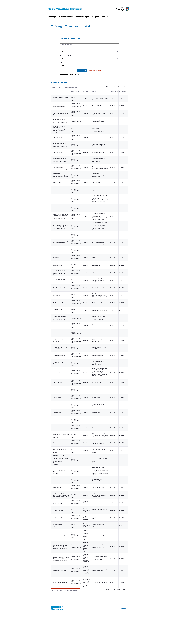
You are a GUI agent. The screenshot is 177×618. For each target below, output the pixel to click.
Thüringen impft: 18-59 (58, 510)
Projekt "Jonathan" (57, 182)
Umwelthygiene (56, 442)
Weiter (118, 86)
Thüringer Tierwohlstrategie (59, 355)
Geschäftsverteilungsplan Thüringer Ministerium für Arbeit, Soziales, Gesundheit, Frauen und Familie (61, 559)
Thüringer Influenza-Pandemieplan (61, 332)
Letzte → (125, 86)
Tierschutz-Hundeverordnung (59, 405)
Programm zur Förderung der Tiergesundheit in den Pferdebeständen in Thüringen (60, 145)
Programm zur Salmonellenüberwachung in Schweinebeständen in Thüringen (60, 175)
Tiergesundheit (56, 372)
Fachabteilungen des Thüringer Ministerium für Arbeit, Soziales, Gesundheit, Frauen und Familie (60, 547)
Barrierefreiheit (72, 615)
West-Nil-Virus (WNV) (58, 487)
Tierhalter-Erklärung (57, 382)
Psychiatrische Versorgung (59, 199)
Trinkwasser (56, 427)
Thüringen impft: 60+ (57, 517)
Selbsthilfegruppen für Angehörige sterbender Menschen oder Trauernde (60, 243)
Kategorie (62, 62)
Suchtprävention (56, 295)
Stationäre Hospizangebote (59, 287)
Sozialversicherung (57, 265)
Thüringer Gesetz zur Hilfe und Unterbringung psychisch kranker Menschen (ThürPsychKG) (60, 318)
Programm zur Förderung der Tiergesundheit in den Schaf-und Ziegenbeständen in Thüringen (60, 160)
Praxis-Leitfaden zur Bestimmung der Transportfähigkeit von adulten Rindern (60, 113)
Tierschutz (55, 390)
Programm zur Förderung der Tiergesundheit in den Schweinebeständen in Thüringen (60, 168)
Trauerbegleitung (57, 412)
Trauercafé (55, 420)
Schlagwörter (95, 91)
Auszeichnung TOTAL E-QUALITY (60, 535)
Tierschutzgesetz (57, 397)
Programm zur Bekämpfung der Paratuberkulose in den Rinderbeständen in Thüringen (60, 121)
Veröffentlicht (113, 91)
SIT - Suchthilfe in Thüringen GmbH (61, 250)
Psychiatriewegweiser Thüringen (60, 190)
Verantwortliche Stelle (65, 55)
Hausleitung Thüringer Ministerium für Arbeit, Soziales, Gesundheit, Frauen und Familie (60, 582)
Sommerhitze (56, 257)
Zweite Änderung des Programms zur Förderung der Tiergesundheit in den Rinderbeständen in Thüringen (61, 495)
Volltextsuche (63, 42)
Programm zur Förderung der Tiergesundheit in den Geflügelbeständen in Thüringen (60, 137)
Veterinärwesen (56, 480)
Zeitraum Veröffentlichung (66, 49)
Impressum (51, 615)
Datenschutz (62, 615)
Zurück (113, 86)
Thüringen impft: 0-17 (58, 302)
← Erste (107, 86)
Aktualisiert (122, 91)
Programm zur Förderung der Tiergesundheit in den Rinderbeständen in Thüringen (60, 152)
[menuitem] (52, 16)
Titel (54, 91)
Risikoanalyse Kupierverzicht (59, 235)
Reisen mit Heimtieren (58, 208)
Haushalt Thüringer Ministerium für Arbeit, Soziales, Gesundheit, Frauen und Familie (61, 571)
